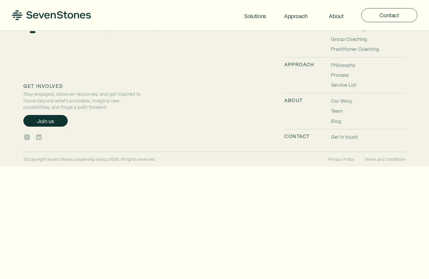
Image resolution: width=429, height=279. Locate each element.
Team (337, 110)
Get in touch (344, 136)
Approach (296, 16)
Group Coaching (349, 39)
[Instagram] (27, 137)
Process (340, 75)
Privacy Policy (341, 159)
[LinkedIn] (38, 137)
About (336, 16)
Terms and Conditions (385, 159)
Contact (389, 15)
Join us (45, 121)
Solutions (255, 16)
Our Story (341, 100)
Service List (343, 84)
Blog (336, 121)
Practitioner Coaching (355, 49)
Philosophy (343, 65)
